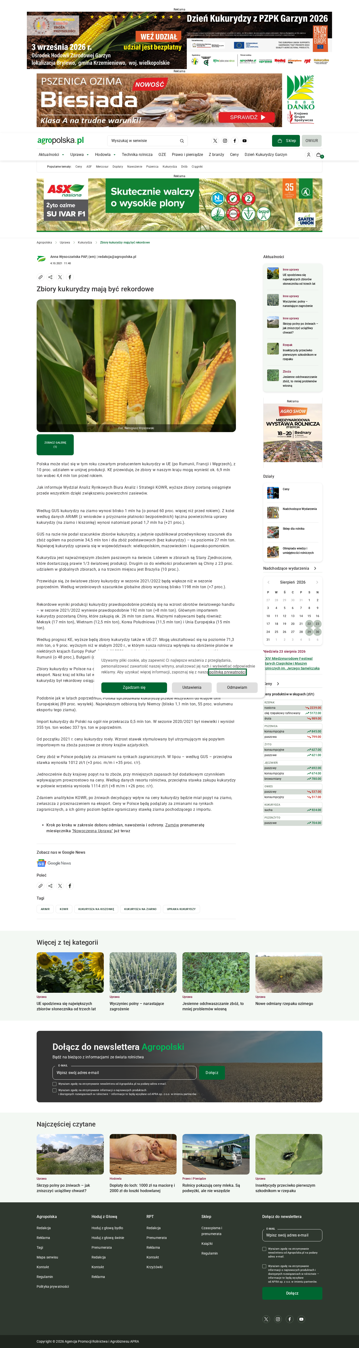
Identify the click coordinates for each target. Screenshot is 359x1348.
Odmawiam (237, 687)
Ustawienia (191, 687)
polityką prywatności (227, 672)
